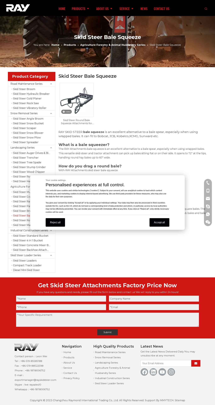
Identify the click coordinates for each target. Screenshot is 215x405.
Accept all (159, 222)
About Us (69, 362)
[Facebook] (144, 372)
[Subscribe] (195, 363)
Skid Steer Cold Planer (27, 98)
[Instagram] (171, 372)
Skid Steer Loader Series (26, 255)
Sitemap (180, 400)
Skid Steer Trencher (26, 157)
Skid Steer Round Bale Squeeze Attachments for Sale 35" (76, 122)
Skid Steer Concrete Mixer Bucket (34, 245)
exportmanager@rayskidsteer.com (35, 379)
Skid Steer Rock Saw (26, 103)
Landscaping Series (22, 147)
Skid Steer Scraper (24, 128)
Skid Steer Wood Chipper (29, 171)
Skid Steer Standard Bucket (30, 235)
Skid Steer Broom (24, 89)
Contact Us (70, 372)
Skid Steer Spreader (25, 142)
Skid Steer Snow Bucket (28, 123)
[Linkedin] (153, 372)
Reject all (55, 222)
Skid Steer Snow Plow (27, 137)
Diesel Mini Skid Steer (26, 270)
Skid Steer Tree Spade (27, 162)
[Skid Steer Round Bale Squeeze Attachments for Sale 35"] (76, 99)
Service (67, 367)
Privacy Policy (71, 378)
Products (68, 357)
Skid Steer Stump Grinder (29, 167)
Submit (108, 332)
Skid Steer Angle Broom (28, 118)
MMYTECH (167, 400)
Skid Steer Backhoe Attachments (34, 249)
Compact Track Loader (27, 265)
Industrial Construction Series (29, 230)
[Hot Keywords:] (206, 8)
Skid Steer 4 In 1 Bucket (28, 240)
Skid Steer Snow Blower (28, 132)
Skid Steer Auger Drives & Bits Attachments (34, 153)
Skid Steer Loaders (25, 260)
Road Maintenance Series (26, 83)
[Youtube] (162, 372)
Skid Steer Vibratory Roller (29, 108)
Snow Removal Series (24, 113)
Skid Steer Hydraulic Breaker (31, 93)
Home (67, 352)
